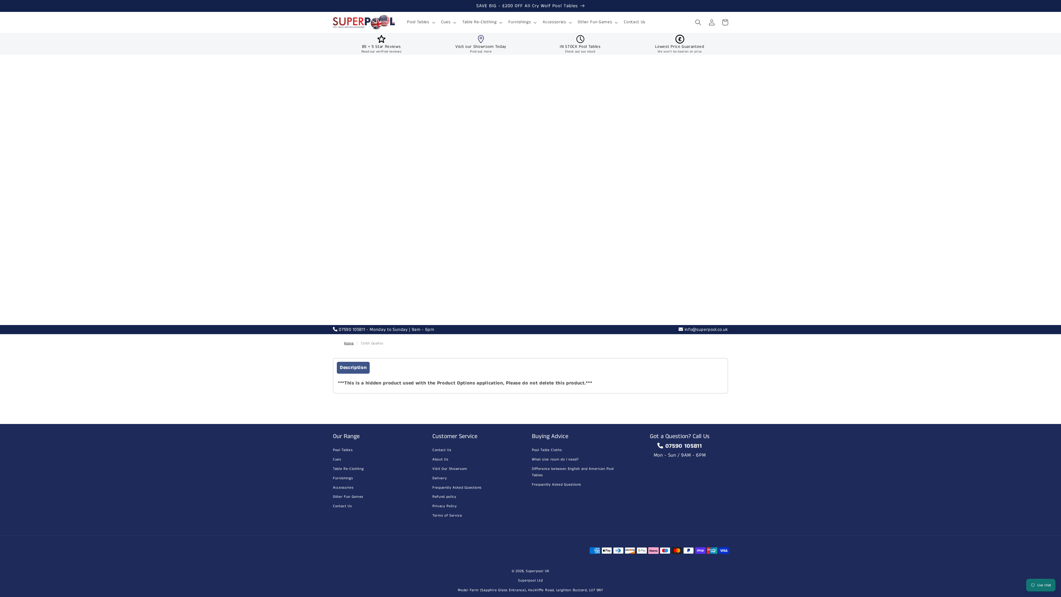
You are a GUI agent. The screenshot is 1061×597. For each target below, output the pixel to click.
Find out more (481, 51)
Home (349, 343)
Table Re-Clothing (348, 469)
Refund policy (444, 496)
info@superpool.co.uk (705, 329)
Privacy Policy (444, 506)
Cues (337, 459)
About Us (440, 459)
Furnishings (343, 478)
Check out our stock (580, 51)
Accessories (343, 487)
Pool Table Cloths (547, 450)
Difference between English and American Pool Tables (573, 472)
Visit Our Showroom (449, 469)
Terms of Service (447, 515)
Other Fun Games (348, 496)
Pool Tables (343, 450)
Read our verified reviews (381, 51)
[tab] (353, 368)
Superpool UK (537, 571)
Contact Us (342, 506)
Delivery (439, 478)
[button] (420, 22)
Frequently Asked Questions (457, 487)
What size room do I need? (555, 459)
